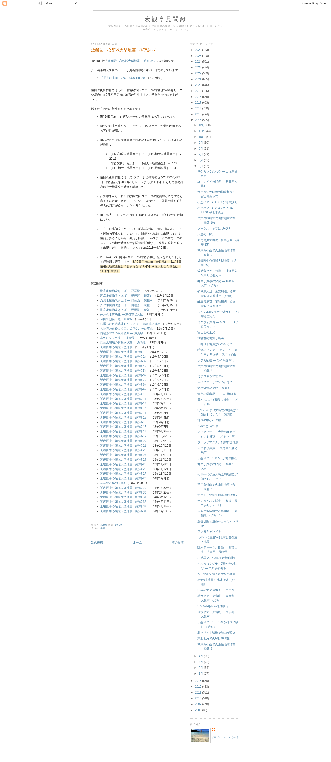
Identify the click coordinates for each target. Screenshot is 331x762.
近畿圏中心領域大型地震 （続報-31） (124, 497)
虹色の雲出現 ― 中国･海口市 (216, 394)
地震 (102, 528)
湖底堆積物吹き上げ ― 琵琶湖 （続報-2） (127, 300)
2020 (198, 85)
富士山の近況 (206, 332)
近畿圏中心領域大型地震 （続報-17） (124, 426)
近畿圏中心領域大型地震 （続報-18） (124, 431)
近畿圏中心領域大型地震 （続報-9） (123, 389)
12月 (202, 125)
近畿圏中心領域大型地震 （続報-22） (124, 450)
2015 (198, 114)
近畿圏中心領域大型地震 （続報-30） (124, 492)
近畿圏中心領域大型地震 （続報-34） (132, 61)
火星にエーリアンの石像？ (215, 382)
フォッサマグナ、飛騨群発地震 (217, 442)
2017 (198, 102)
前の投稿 (178, 542)
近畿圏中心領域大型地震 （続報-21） (124, 445)
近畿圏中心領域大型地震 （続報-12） (124, 403)
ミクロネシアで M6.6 (211, 376)
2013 (198, 680)
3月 (201, 662)
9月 (201, 142)
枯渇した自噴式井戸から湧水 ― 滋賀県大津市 (130, 323)
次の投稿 (97, 542)
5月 (201, 166)
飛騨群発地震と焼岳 (210, 338)
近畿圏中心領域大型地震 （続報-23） (124, 455)
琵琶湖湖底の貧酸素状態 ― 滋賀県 (123, 342)
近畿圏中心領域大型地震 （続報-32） (124, 501)
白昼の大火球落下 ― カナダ (215, 590)
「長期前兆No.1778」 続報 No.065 (122, 78)
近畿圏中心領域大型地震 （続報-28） (124, 478)
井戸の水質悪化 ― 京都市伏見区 (121, 314)
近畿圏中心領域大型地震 (116, 347)
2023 (198, 67)
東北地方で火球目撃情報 (213, 638)
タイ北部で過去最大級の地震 (216, 574)
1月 (201, 673)
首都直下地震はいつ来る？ (215, 344)
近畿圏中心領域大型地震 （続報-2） (123, 356)
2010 (198, 698)
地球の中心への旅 (209, 420)
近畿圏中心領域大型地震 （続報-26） (124, 469)
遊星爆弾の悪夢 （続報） (214, 388)
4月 (201, 656)
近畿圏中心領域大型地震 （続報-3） (123, 361)
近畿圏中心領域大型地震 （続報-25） (124, 464)
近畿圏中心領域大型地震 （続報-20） (124, 441)
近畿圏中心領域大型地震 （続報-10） (124, 394)
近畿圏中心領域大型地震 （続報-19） (124, 436)
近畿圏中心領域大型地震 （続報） (122, 352)
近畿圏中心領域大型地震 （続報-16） (124, 422)
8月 (201, 148)
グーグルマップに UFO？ (214, 228)
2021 (198, 79)
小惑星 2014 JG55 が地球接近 (217, 458)
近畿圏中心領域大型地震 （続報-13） (124, 408)
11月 (202, 131)
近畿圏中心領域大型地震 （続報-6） (123, 375)
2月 (201, 667)
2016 (198, 108)
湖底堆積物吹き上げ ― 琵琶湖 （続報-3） (127, 305)
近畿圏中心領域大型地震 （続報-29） (124, 487)
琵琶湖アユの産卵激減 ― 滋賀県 (121, 333)
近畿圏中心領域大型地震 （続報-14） (124, 412)
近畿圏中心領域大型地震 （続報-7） (123, 380)
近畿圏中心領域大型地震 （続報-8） (123, 384)
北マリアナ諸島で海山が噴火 (216, 632)
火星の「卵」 (206, 234)
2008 (198, 710)
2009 (198, 704)
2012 (198, 686)
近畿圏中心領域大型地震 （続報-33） (124, 506)
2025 (198, 55)
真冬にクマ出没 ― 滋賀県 (117, 337)
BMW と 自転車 (207, 426)
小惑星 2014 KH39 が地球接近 (217, 202)
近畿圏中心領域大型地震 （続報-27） (124, 473)
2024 (198, 61)
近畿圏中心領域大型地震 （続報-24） (124, 459)
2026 (198, 50)
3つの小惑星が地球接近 (212, 606)
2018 (198, 96)
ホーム (137, 542)
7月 (201, 154)
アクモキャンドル (209, 531)
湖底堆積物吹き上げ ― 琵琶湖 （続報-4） (127, 310)
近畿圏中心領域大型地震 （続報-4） (123, 366)
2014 (198, 120)
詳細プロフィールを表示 (225, 737)
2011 (198, 692)
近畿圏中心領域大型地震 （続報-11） (124, 398)
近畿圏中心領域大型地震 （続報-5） (123, 370)
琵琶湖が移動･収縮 (112, 483)
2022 (198, 73)
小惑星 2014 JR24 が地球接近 (217, 558)
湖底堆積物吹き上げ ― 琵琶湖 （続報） (126, 295)
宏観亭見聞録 (166, 19)
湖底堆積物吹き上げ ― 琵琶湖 (120, 291)
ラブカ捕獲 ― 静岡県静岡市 (215, 360)
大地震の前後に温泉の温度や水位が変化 (126, 328)
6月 (201, 160)
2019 (198, 91)
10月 (202, 137)
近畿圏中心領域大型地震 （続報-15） (124, 417)
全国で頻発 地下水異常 (116, 319)
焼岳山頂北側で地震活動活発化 (217, 495)
